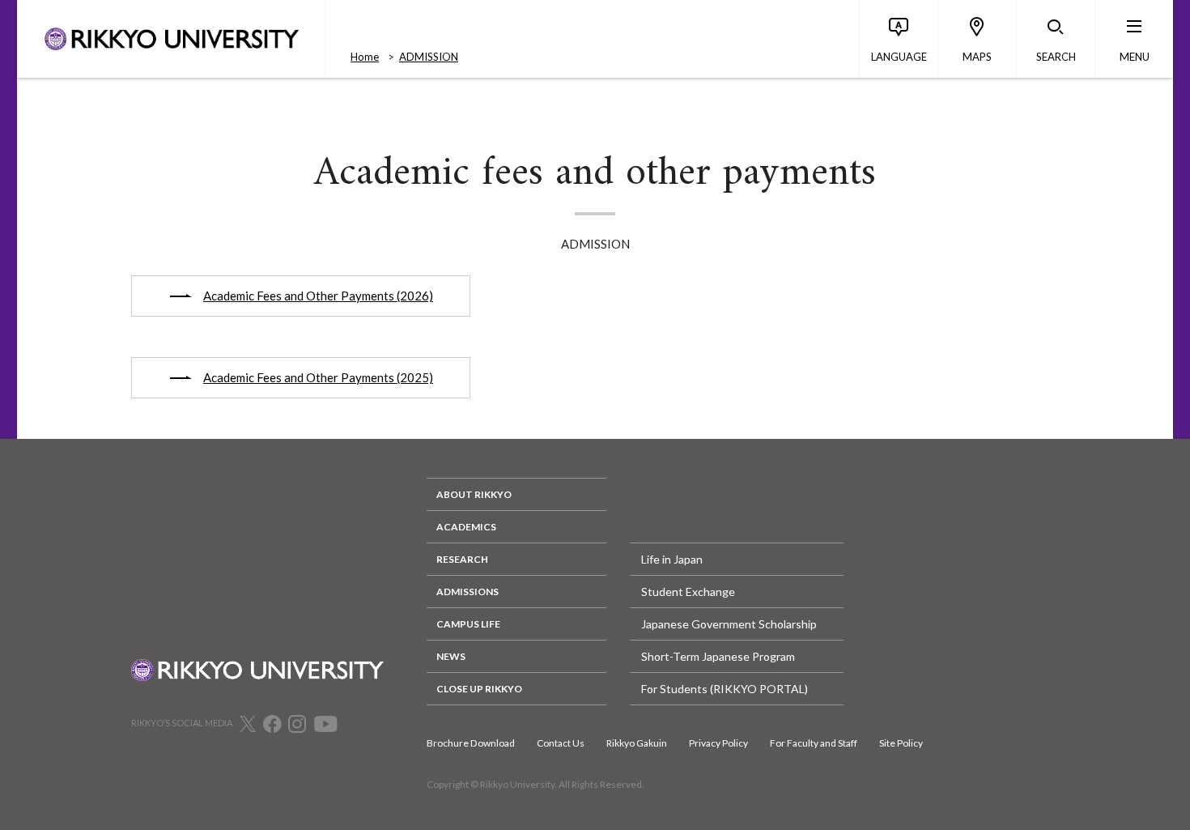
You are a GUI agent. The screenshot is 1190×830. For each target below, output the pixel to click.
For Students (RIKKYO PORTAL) (724, 689)
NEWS (450, 656)
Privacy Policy (718, 743)
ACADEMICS (466, 527)
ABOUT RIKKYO (474, 494)
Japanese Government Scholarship (729, 624)
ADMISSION (428, 56)
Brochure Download (471, 743)
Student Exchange (688, 591)
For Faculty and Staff (813, 743)
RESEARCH (462, 559)
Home (365, 56)
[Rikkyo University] (171, 39)
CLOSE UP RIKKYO (479, 689)
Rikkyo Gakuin (636, 743)
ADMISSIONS (467, 591)
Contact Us (560, 743)
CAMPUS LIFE (468, 624)
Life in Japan (672, 559)
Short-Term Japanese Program (718, 656)
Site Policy (901, 743)
